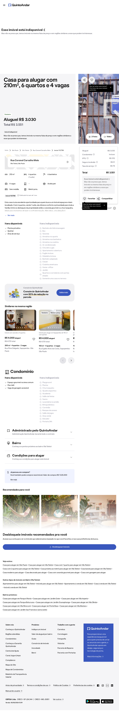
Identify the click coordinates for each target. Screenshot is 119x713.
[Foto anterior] (9, 320)
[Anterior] (63, 360)
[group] (20, 332)
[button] (39, 432)
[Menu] (4, 5)
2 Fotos (94, 137)
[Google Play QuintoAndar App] (93, 701)
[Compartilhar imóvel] (84, 80)
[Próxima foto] (32, 320)
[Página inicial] (19, 5)
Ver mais (11, 215)
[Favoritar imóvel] (92, 80)
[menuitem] (6, 150)
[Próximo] (71, 360)
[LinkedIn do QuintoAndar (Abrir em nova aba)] (112, 685)
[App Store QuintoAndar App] (107, 701)
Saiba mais (63, 292)
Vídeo (109, 137)
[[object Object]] (110, 87)
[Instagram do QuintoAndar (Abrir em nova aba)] (102, 685)
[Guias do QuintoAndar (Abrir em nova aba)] (107, 685)
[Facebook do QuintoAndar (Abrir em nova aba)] (98, 685)
